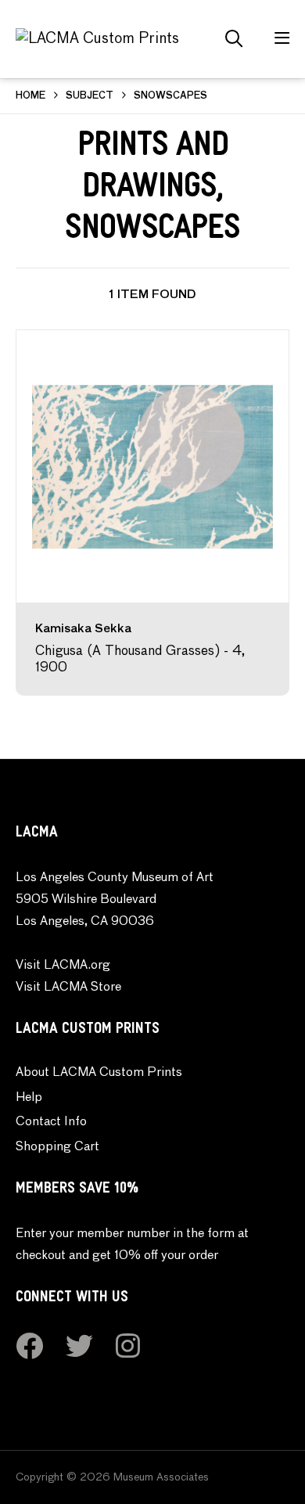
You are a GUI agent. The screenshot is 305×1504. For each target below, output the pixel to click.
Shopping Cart (57, 1147)
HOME (30, 96)
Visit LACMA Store (68, 987)
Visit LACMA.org (63, 965)
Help (29, 1098)
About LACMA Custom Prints (99, 1073)
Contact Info (51, 1122)
